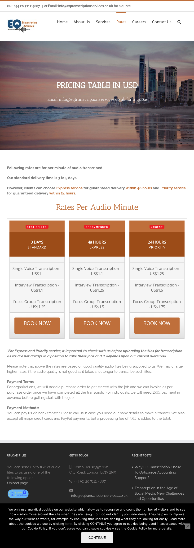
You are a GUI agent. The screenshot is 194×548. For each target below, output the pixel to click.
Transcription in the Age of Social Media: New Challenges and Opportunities (159, 493)
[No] (187, 526)
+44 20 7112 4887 (27, 6)
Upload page (17, 483)
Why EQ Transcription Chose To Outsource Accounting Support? (158, 472)
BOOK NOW (37, 323)
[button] (179, 21)
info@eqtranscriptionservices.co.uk (92, 99)
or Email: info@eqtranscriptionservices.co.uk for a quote (87, 6)
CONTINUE (97, 537)
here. (69, 523)
